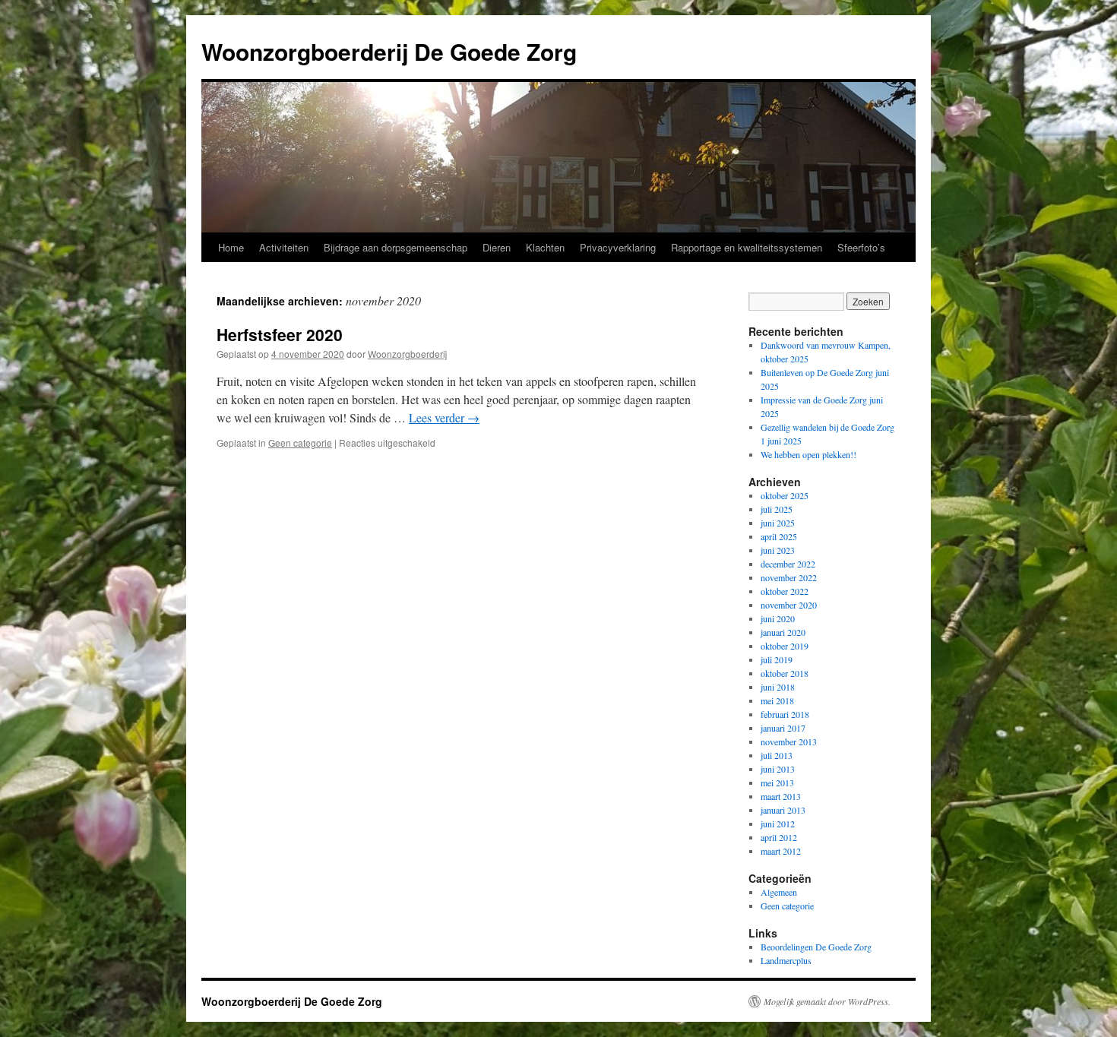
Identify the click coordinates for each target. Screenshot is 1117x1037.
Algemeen (779, 892)
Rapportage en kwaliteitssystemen (746, 247)
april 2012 (779, 837)
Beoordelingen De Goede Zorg (816, 947)
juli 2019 (777, 659)
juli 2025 (777, 509)
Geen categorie (300, 442)
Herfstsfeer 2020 (280, 334)
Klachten (545, 247)
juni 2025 (778, 523)
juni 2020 (778, 618)
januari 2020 (783, 632)
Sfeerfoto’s (861, 247)
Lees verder (444, 417)
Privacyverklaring (618, 247)
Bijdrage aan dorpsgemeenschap (395, 247)
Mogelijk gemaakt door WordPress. (827, 1001)
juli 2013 (777, 755)
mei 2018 (777, 700)
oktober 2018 (784, 673)
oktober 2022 (784, 591)
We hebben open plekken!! (808, 454)
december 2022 (788, 564)
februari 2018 (785, 714)
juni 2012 (778, 823)
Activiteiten (284, 247)
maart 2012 (781, 851)
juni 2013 (778, 769)
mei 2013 (777, 782)
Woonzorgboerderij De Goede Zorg (389, 51)
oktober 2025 (784, 495)
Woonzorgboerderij (407, 353)
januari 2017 (783, 728)
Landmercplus (786, 960)
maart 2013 (781, 796)
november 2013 (789, 741)
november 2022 (789, 577)
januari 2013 (783, 810)
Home (231, 247)
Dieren (497, 247)
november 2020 (789, 605)
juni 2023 (778, 550)
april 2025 (779, 536)
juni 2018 (778, 687)
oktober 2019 (784, 646)
